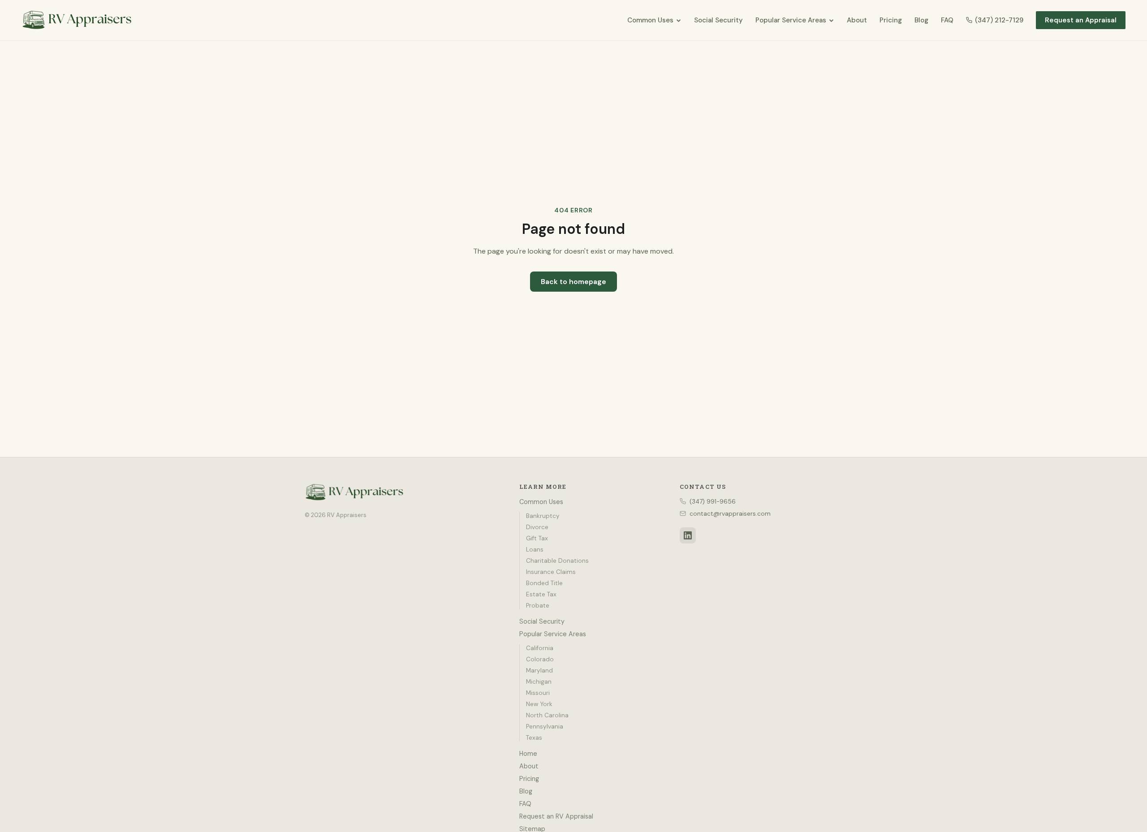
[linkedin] (688, 535)
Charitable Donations (557, 561)
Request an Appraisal (1081, 20)
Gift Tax (537, 538)
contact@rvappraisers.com (730, 513)
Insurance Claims (551, 572)
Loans (534, 549)
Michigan (539, 681)
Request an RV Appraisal (556, 816)
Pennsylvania (544, 726)
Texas (534, 737)
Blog (921, 20)
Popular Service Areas (790, 20)
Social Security (718, 20)
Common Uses (650, 20)
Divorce (537, 527)
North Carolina (547, 715)
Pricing (891, 20)
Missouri (538, 693)
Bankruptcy (543, 516)
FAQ (947, 20)
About (857, 20)
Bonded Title (544, 583)
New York (539, 704)
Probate (537, 605)
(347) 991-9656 (713, 501)
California (539, 648)
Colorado (540, 659)
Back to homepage (573, 281)
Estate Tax (541, 594)
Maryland (539, 670)
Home (528, 754)
